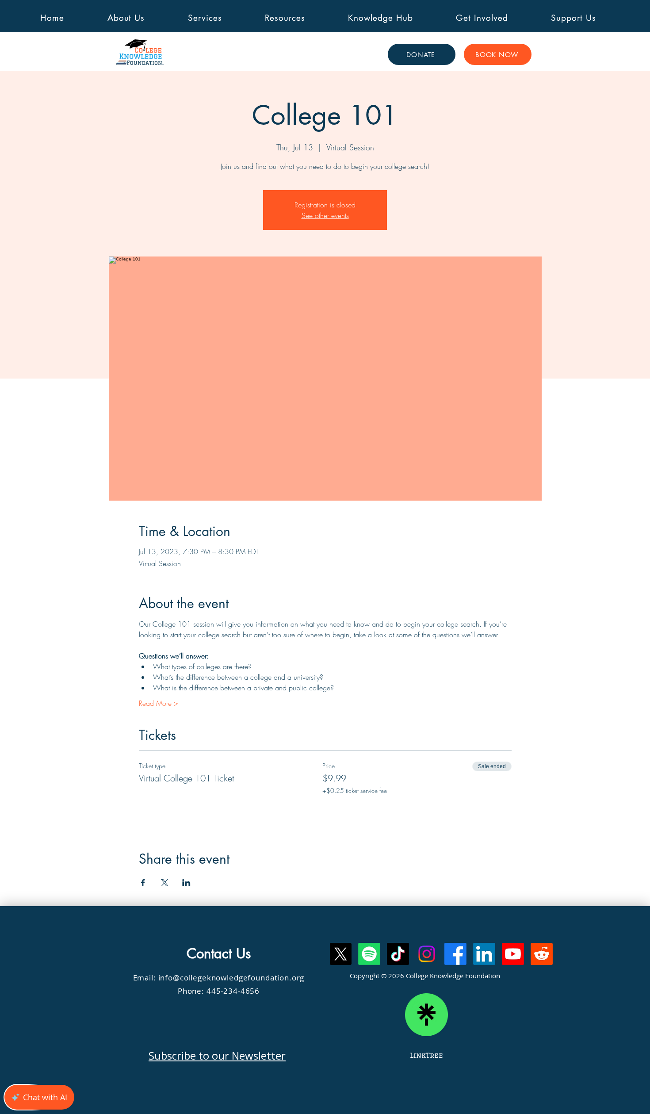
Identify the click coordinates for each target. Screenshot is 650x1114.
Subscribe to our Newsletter (217, 1055)
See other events (325, 215)
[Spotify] (369, 954)
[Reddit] (542, 954)
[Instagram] (427, 954)
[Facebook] (455, 954)
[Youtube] (513, 954)
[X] (340, 954)
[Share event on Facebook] (143, 882)
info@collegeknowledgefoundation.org (231, 977)
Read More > (158, 703)
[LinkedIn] (484, 954)
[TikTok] (398, 954)
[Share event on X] (165, 882)
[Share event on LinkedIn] (186, 882)
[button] (126, 18)
